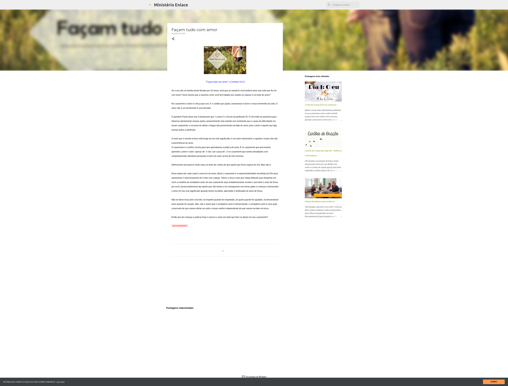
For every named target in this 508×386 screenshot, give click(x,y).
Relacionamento (180, 226)
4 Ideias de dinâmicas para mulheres (320, 201)
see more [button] (61, 382)
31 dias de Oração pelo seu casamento (321, 104)
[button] (173, 39)
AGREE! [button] (494, 382)
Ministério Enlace (171, 4)
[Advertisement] (225, 283)
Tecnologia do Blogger (255, 377)
